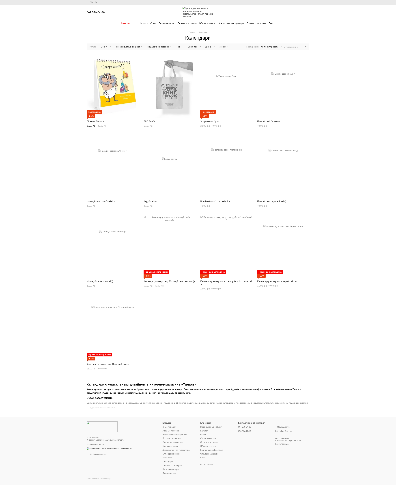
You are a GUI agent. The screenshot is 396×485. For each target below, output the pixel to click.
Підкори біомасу (95, 121)
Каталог (144, 23)
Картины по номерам (172, 465)
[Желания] (290, 12)
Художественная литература (175, 450)
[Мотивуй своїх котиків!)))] (113, 247)
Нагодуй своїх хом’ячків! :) (101, 201)
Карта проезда (281, 444)
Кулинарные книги (170, 454)
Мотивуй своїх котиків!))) (100, 281)
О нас (153, 23)
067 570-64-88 (96, 12)
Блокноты (167, 458)
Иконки (222, 46)
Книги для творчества (172, 442)
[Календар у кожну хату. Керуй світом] (283, 247)
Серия (104, 46)
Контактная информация (231, 23)
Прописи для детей (171, 438)
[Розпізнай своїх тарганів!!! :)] (226, 167)
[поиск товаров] (278, 23)
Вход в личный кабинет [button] (211, 427)
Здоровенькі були (209, 121)
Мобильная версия (98, 454)
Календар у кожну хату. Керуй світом (277, 281)
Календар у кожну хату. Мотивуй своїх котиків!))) (170, 281)
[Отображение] (303, 46)
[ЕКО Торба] (170, 87)
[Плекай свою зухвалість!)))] (283, 167)
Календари (167, 461)
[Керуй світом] (170, 167)
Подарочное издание (158, 46)
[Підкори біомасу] (113, 87)
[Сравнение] (282, 12)
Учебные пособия (170, 431)
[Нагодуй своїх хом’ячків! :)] (113, 167)
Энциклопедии (169, 427)
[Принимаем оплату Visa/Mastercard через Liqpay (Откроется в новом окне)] (109, 448)
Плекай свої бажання (268, 121)
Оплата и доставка (187, 23)
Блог (271, 23)
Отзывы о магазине (256, 23)
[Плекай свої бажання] (283, 87)
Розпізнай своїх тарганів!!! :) (215, 201)
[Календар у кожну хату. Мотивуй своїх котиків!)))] (170, 247)
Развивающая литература (174, 434)
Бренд (208, 46)
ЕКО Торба (149, 121)
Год (178, 46)
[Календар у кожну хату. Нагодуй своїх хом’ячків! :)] (226, 247)
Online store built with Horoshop (98, 479)
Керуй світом (150, 201)
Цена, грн (192, 46)
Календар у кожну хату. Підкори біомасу (108, 364)
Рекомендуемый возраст (127, 46)
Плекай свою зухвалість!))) (271, 201)
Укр (91, 2)
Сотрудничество (167, 23)
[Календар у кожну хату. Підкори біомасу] (113, 329)
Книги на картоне (170, 446)
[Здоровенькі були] (226, 87)
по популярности (269, 46)
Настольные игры (170, 469)
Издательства (169, 473)
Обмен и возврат (207, 23)
